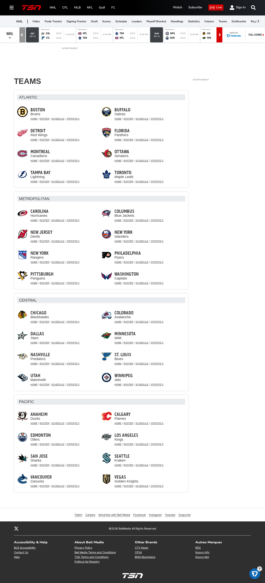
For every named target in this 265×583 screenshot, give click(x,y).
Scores (106, 21)
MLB (77, 7)
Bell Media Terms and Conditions (95, 552)
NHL (53, 7)
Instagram (155, 514)
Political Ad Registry (87, 561)
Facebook (139, 514)
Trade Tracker (53, 21)
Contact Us (21, 552)
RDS (198, 547)
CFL (65, 7)
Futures (209, 21)
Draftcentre (239, 21)
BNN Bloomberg (145, 557)
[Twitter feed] (16, 528)
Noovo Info (202, 552)
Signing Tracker (76, 21)
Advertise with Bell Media (114, 514)
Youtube (170, 514)
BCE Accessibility (25, 547)
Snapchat (184, 514)
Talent (78, 514)
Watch (177, 7)
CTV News (141, 547)
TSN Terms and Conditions (91, 557)
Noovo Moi (202, 557)
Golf (102, 7)
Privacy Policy (83, 547)
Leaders (137, 21)
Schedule (121, 21)
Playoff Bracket (156, 21)
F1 (113, 7)
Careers (90, 514)
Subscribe (195, 7)
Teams (223, 21)
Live (219, 7)
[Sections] (12, 7)
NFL (90, 7)
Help (17, 557)
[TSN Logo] (31, 7)
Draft (94, 21)
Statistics (194, 21)
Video (36, 21)
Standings (177, 21)
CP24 (138, 552)
